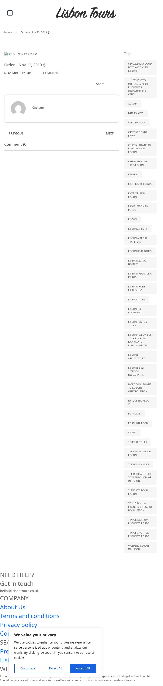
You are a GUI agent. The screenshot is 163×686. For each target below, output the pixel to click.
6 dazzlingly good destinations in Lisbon (140, 67)
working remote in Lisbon (138, 547)
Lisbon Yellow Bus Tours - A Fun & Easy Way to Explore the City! (140, 340)
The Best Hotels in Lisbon (139, 453)
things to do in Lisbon (138, 492)
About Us (12, 607)
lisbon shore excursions (136, 288)
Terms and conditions (29, 616)
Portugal (134, 413)
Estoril (133, 174)
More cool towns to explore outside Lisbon (139, 388)
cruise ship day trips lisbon (137, 163)
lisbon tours (136, 299)
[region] (55, 653)
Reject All (55, 668)
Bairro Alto (135, 113)
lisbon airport (137, 228)
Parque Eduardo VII (138, 402)
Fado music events (140, 183)
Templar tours (137, 442)
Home (8, 32)
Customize (27, 668)
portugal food (138, 423)
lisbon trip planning (135, 310)
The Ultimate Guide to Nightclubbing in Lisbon (140, 477)
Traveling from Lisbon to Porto (138, 521)
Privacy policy (18, 625)
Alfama (132, 103)
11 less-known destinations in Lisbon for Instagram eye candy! (138, 87)
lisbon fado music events (140, 275)
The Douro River (138, 464)
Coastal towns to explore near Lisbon (139, 148)
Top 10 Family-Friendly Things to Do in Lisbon (140, 507)
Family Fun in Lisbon (136, 195)
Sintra (132, 432)
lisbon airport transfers (137, 239)
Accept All (83, 668)
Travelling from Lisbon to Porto (138, 534)
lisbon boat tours (140, 251)
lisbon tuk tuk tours (137, 323)
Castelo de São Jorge (137, 133)
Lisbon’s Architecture (136, 356)
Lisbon (132, 219)
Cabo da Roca (136, 122)
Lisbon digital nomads (137, 262)
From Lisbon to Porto (138, 208)
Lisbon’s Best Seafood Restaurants (136, 371)
